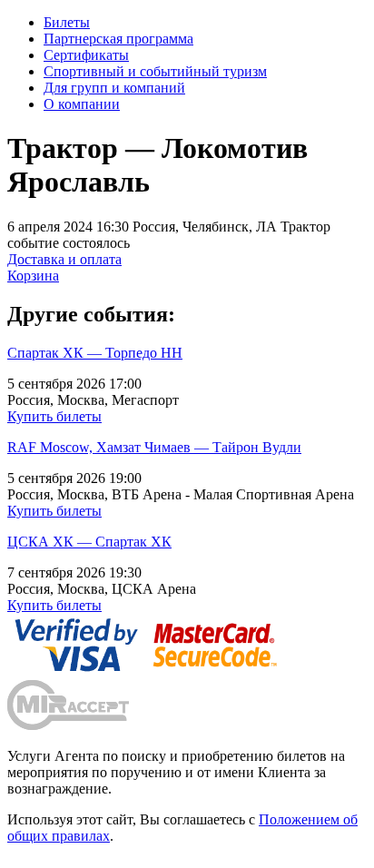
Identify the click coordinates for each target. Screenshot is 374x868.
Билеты (67, 22)
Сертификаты (86, 55)
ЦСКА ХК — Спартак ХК (89, 541)
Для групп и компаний (114, 87)
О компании (82, 104)
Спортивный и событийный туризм (155, 71)
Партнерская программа (118, 38)
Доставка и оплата (64, 259)
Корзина (33, 275)
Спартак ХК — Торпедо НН (94, 352)
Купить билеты (54, 416)
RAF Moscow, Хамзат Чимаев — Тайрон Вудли (154, 447)
